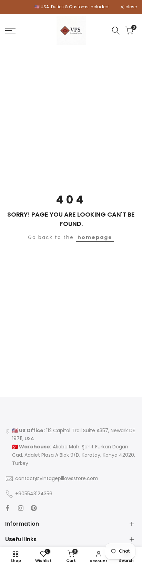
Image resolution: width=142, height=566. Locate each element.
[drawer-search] (116, 30)
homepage (95, 237)
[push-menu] (10, 31)
